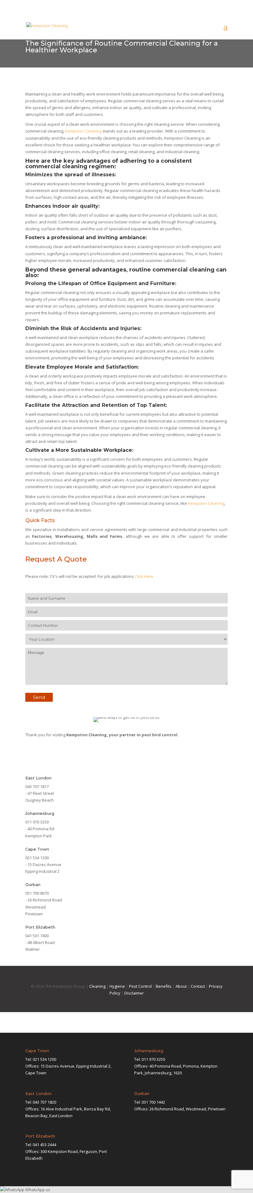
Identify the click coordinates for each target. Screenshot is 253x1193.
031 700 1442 (153, 1102)
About (181, 986)
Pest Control (140, 986)
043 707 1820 (44, 1102)
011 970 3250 (153, 1059)
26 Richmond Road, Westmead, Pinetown (187, 1109)
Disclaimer (134, 993)
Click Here (144, 576)
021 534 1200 (44, 1059)
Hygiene (117, 986)
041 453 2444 (44, 1144)
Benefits (164, 986)
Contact (198, 986)
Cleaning (97, 986)
